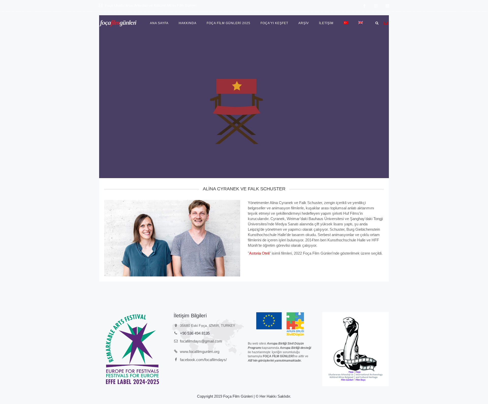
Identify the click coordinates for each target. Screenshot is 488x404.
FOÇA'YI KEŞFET (274, 23)
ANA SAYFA (159, 23)
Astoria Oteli (259, 253)
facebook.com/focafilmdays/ (203, 360)
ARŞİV (303, 23)
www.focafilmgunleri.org (199, 351)
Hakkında (187, 23)
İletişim (326, 23)
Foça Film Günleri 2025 (228, 23)
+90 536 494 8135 (195, 333)
